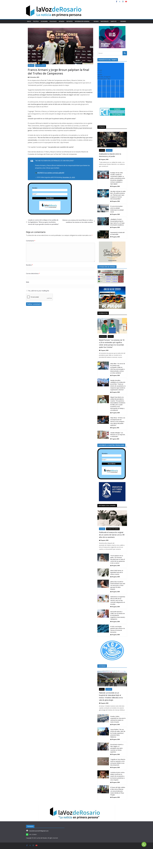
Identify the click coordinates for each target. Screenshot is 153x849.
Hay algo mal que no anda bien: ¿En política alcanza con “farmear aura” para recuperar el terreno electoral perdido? (117, 195)
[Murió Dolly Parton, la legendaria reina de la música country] (103, 573)
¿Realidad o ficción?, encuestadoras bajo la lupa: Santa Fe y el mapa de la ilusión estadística (117, 222)
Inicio (29, 21)
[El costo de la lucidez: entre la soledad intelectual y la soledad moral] (103, 210)
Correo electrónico (33, 273)
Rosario (123, 21)
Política (36, 21)
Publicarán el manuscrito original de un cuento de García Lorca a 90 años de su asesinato (111, 534)
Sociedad (109, 150)
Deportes (69, 21)
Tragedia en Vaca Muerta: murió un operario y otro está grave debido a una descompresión (117, 762)
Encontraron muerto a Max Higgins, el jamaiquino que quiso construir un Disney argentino (116, 748)
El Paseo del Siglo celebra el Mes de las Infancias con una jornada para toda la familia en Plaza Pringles (117, 791)
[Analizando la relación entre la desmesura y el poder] (112, 139)
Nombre (34, 188)
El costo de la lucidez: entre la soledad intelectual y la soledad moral (117, 209)
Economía (44, 21)
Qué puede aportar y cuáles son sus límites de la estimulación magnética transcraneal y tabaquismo (117, 615)
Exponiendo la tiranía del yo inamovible (117, 233)
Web (27, 282)
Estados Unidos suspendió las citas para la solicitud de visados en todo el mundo (117, 719)
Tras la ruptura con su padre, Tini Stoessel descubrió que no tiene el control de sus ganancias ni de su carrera (117, 559)
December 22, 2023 (69, 177)
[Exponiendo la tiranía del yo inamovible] (103, 234)
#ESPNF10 (41, 173)
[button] (90, 21)
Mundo (96, 21)
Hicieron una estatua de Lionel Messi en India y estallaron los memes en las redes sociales (77, 221)
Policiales (53, 21)
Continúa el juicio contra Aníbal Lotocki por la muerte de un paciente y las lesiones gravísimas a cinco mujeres (117, 776)
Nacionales (104, 21)
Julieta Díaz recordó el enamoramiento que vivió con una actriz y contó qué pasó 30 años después (117, 585)
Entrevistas (103, 336)
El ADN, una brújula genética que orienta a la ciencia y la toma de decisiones (117, 629)
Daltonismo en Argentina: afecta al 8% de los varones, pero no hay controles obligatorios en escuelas (117, 600)
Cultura (102, 529)
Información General (82, 21)
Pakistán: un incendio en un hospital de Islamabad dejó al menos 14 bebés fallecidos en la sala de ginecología (111, 696)
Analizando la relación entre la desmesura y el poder (110, 155)
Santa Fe (113, 21)
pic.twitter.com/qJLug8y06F (54, 173)
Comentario (30, 241)
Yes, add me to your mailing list (38, 291)
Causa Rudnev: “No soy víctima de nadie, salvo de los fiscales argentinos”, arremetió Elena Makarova (117, 733)
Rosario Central (40, 65)
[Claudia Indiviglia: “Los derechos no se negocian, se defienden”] (103, 436)
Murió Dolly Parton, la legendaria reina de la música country (116, 572)
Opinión (61, 21)
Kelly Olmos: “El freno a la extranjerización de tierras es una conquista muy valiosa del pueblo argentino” (117, 421)
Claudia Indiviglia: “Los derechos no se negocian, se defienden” (117, 434)
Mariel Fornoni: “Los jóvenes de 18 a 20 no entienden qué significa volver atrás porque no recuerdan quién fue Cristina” (111, 343)
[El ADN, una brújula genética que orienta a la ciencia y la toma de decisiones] (103, 631)
